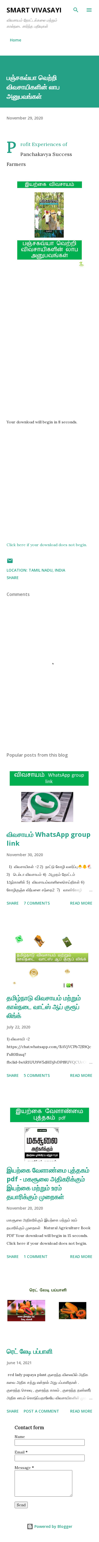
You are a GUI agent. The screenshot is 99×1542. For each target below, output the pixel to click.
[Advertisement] (49, 353)
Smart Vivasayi (34, 9)
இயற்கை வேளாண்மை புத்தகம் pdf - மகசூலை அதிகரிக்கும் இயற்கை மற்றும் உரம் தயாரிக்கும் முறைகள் (48, 1183)
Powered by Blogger (52, 1526)
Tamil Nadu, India (47, 570)
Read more (81, 903)
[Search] (76, 10)
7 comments (37, 903)
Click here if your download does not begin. (47, 544)
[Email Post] (10, 562)
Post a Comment (41, 1411)
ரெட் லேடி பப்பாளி (30, 1351)
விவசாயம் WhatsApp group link (48, 839)
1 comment (36, 1256)
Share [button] (13, 577)
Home (15, 40)
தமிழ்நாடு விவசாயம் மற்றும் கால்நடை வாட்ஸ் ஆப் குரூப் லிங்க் (44, 1006)
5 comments (37, 1075)
